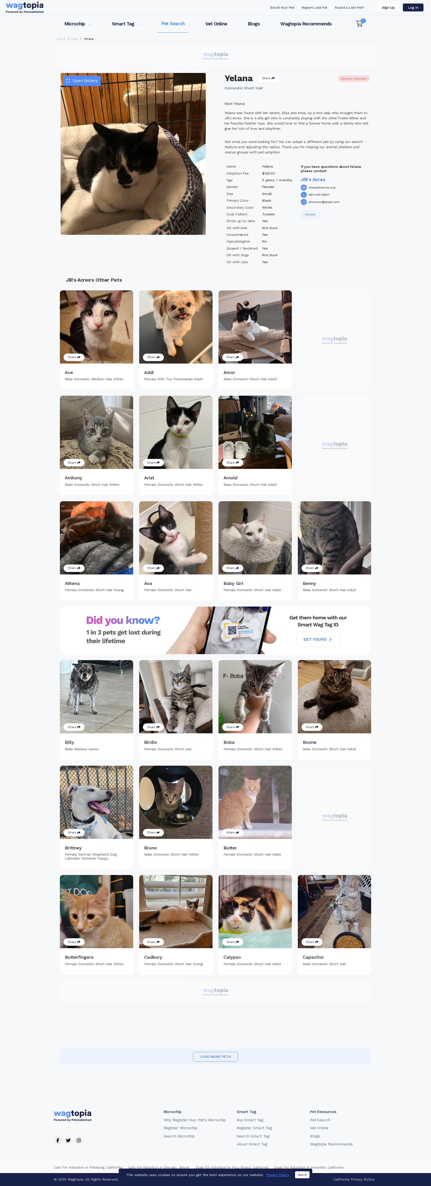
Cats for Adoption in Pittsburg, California (88, 1167)
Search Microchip (179, 1136)
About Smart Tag (252, 1144)
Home (61, 39)
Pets (74, 39)
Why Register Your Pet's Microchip (195, 1120)
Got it (302, 1175)
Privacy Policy (277, 1175)
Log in (413, 7)
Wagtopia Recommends (305, 24)
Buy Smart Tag (250, 1120)
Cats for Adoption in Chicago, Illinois (159, 1167)
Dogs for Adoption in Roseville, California (308, 1167)
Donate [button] (310, 214)
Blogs (254, 24)
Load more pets (215, 1057)
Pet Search (173, 23)
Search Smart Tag (253, 1136)
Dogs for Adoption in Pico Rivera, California (232, 1167)
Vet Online (216, 24)
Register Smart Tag (254, 1128)
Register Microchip (180, 1128)
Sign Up (388, 7)
